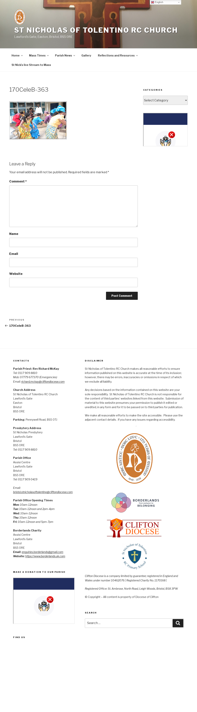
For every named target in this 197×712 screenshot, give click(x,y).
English (158, 2)
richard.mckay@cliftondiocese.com (43, 381)
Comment (18, 181)
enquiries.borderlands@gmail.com (42, 552)
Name (13, 234)
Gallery (86, 55)
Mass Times (37, 55)
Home (16, 55)
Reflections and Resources (116, 55)
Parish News (63, 55)
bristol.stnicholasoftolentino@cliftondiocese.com (43, 492)
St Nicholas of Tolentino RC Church (96, 30)
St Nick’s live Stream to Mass (31, 64)
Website (16, 274)
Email (13, 254)
